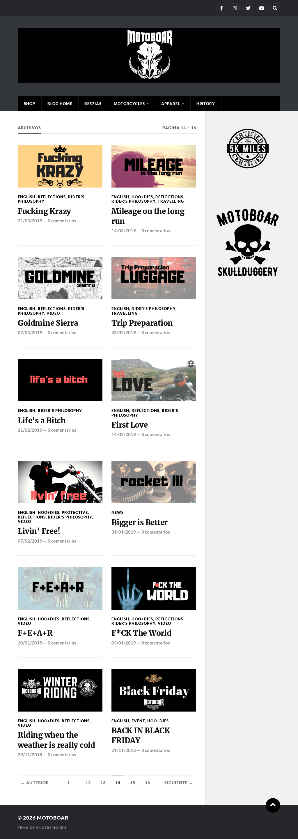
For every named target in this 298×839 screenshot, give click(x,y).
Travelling (171, 201)
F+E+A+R (35, 633)
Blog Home (59, 103)
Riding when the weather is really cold (56, 740)
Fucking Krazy (44, 211)
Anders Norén (51, 827)
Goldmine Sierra (48, 323)
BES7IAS (93, 103)
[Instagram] (235, 8)
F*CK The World (141, 633)
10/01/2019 (30, 642)
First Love (129, 425)
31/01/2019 (123, 531)
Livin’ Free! (39, 531)
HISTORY (205, 103)
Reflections (52, 197)
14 (117, 782)
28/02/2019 (123, 332)
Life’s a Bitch (41, 420)
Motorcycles (129, 103)
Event (138, 721)
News (117, 512)
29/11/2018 (30, 754)
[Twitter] (248, 8)
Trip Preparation (142, 323)
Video (53, 313)
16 (147, 782)
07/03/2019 (30, 332)
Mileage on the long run (147, 216)
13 (103, 782)
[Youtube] (261, 8)
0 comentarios (62, 220)
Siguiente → (178, 782)
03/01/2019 (123, 642)
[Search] (275, 8)
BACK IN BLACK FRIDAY (140, 735)
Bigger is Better (139, 522)
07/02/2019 (30, 540)
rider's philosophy (133, 201)
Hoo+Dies (142, 197)
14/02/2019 (123, 434)
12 (88, 782)
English (27, 197)
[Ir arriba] (273, 805)
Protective (75, 512)
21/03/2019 (30, 220)
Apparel (170, 103)
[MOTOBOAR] (149, 79)
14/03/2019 (123, 230)
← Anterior (35, 782)
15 (132, 782)
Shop (29, 103)
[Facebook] (221, 8)
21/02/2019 (30, 430)
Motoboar (52, 818)
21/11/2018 (123, 750)
